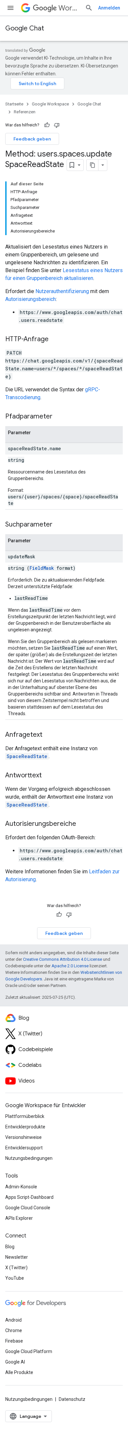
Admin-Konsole (21, 1186)
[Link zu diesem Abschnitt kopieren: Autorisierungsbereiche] (82, 824)
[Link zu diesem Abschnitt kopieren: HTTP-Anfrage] (55, 340)
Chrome (13, 1330)
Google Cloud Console (27, 1207)
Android (13, 1320)
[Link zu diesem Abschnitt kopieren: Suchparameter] (59, 525)
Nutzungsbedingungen (29, 1158)
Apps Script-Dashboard (29, 1197)
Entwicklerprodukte (25, 1126)
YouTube (14, 1278)
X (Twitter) (16, 1267)
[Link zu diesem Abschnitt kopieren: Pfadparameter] (59, 417)
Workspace (69, 8)
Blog (9, 1246)
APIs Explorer (19, 1218)
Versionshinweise (23, 1137)
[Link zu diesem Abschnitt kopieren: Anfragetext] (48, 735)
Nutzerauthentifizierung (62, 291)
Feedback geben (32, 139)
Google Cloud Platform (28, 1351)
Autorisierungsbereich (30, 299)
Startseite (14, 104)
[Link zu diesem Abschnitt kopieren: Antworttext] (48, 776)
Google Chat (24, 28)
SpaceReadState (27, 756)
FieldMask (42, 568)
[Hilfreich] (47, 125)
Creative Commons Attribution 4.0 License (62, 959)
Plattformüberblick (24, 1116)
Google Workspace (50, 104)
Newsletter (16, 1257)
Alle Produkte (19, 1372)
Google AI (15, 1362)
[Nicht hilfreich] (57, 125)
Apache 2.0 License (70, 965)
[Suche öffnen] (89, 8)
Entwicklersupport (24, 1147)
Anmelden (109, 7)
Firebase (14, 1341)
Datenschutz (72, 1399)
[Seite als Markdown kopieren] (92, 165)
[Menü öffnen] (10, 8)
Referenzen (24, 111)
